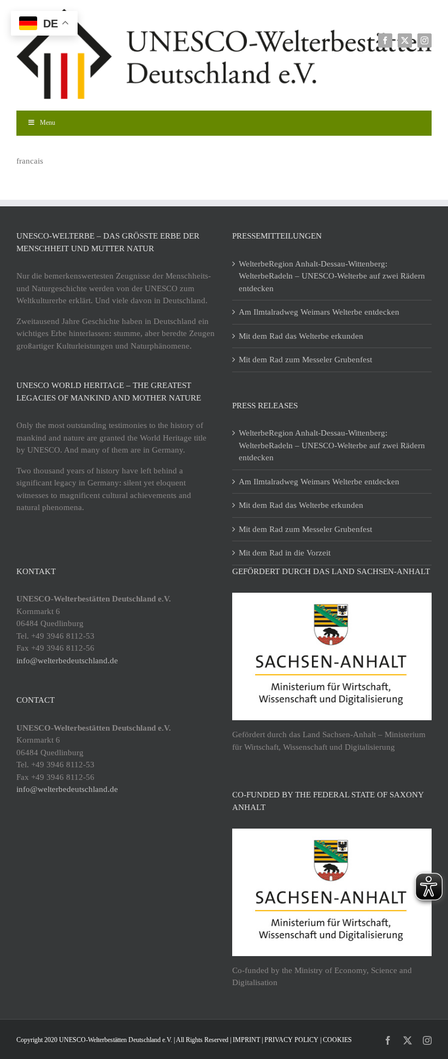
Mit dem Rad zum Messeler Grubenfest (305, 359)
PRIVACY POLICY (291, 1040)
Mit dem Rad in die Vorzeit (285, 552)
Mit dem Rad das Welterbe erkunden (301, 336)
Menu (47, 122)
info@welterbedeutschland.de (67, 660)
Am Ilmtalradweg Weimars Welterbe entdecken (319, 312)
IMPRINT (246, 1040)
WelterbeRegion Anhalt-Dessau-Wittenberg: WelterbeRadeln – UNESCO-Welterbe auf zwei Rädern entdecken (332, 276)
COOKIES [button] (337, 1040)
